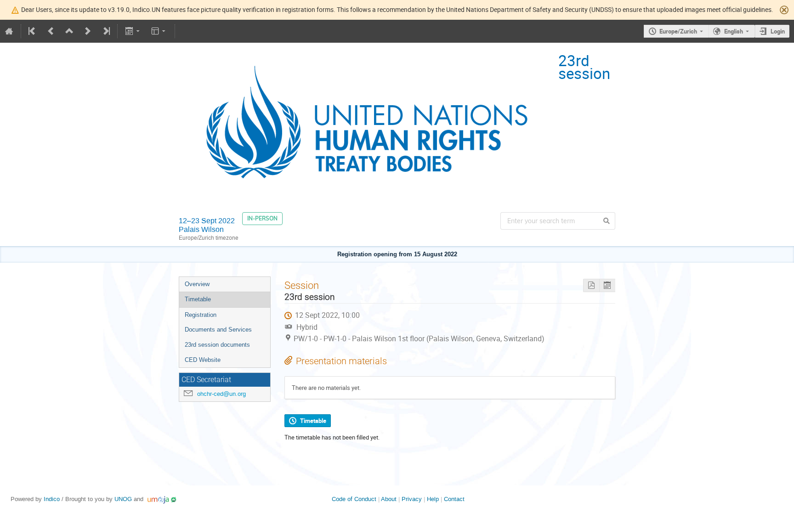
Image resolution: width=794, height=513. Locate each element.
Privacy (412, 499)
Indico (52, 499)
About (389, 499)
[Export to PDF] (591, 285)
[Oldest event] (32, 31)
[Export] (133, 31)
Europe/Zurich (678, 31)
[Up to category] (69, 31)
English (733, 31)
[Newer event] (88, 31)
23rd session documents (217, 344)
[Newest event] (105, 31)
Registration (200, 314)
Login (778, 31)
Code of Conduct (354, 499)
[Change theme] (159, 31)
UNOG (123, 499)
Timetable (198, 299)
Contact (454, 499)
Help (433, 499)
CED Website (203, 359)
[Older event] (51, 31)
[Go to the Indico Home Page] (9, 31)
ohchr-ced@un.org (221, 394)
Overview (197, 284)
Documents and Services (218, 329)
